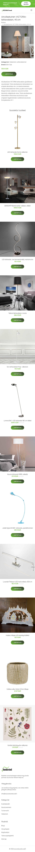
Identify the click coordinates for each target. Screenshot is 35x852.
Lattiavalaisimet (21, 62)
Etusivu (3, 22)
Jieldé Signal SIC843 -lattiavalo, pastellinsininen (17, 528)
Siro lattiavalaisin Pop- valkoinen (17, 367)
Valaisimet (12, 62)
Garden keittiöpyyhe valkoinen (18, 745)
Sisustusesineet (6, 807)
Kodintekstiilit (5, 804)
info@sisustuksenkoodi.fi (9, 794)
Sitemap (3, 839)
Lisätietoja (9, 74)
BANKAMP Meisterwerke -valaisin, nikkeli (17, 206)
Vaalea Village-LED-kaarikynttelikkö (17, 635)
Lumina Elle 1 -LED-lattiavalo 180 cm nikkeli (17, 420)
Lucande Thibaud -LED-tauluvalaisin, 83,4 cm (17, 582)
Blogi (3, 826)
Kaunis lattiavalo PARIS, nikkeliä (17, 474)
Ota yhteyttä (5, 829)
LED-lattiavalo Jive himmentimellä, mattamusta (17, 259)
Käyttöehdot (5, 832)
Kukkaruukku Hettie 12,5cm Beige (17, 689)
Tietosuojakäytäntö (7, 836)
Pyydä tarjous (26, 3)
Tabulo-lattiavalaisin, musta (18, 313)
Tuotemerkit (5, 810)
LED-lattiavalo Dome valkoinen (17, 152)
